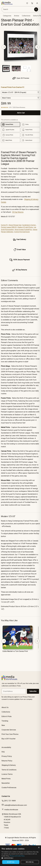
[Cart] (32, 3)
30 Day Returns (17, 212)
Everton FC (4, 225)
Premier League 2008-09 (9, 227)
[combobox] (18, 9)
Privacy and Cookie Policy (17, 856)
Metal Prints (6, 779)
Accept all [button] (11, 862)
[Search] (36, 9)
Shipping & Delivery (9, 765)
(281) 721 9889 (10, 801)
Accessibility (6, 747)
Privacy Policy (7, 756)
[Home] (8, 3)
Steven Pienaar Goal (15, 225)
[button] (20, 858)
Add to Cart (21, 113)
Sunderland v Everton (29, 225)
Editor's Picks (7, 716)
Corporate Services (9, 730)
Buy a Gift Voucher (9, 739)
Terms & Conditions (9, 770)
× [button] (39, 847)
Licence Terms (7, 774)
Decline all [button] (30, 862)
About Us (5, 707)
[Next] (37, 47)
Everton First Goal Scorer (22, 232)
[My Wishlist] (27, 3)
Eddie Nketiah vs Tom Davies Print (15, 651)
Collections (26, 16)
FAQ (3, 752)
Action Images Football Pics (23, 229)
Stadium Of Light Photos (25, 227)
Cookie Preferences (9, 787)
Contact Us (6, 796)
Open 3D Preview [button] (22, 78)
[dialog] (20, 855)
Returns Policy (7, 761)
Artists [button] (16, 16)
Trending (5, 721)
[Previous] (4, 47)
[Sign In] (37, 3)
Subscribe (33, 691)
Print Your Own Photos (10, 734)
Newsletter (6, 783)
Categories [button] (7, 16)
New (3, 725)
